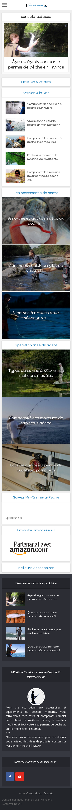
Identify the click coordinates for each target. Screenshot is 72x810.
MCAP (22, 793)
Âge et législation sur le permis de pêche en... (43, 597)
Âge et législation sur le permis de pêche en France (36, 64)
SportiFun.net (14, 518)
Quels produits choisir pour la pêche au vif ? (42, 614)
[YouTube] (19, 776)
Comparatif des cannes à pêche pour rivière (44, 105)
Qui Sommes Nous (12, 799)
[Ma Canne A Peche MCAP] (36, 4)
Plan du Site (32, 799)
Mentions (46, 799)
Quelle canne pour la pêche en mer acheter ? (43, 122)
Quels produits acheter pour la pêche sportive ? (43, 648)
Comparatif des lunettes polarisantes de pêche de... (43, 175)
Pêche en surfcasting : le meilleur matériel (44, 631)
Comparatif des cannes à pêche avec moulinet (44, 140)
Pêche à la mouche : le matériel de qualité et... (43, 157)
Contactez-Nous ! (12, 804)
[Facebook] (10, 776)
